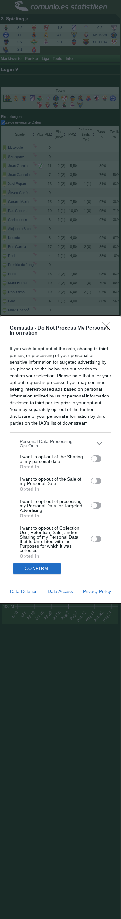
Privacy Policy (97, 591)
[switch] (96, 458)
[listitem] (60, 443)
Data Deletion (24, 591)
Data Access (60, 591)
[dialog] (60, 460)
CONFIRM (37, 568)
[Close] (108, 328)
